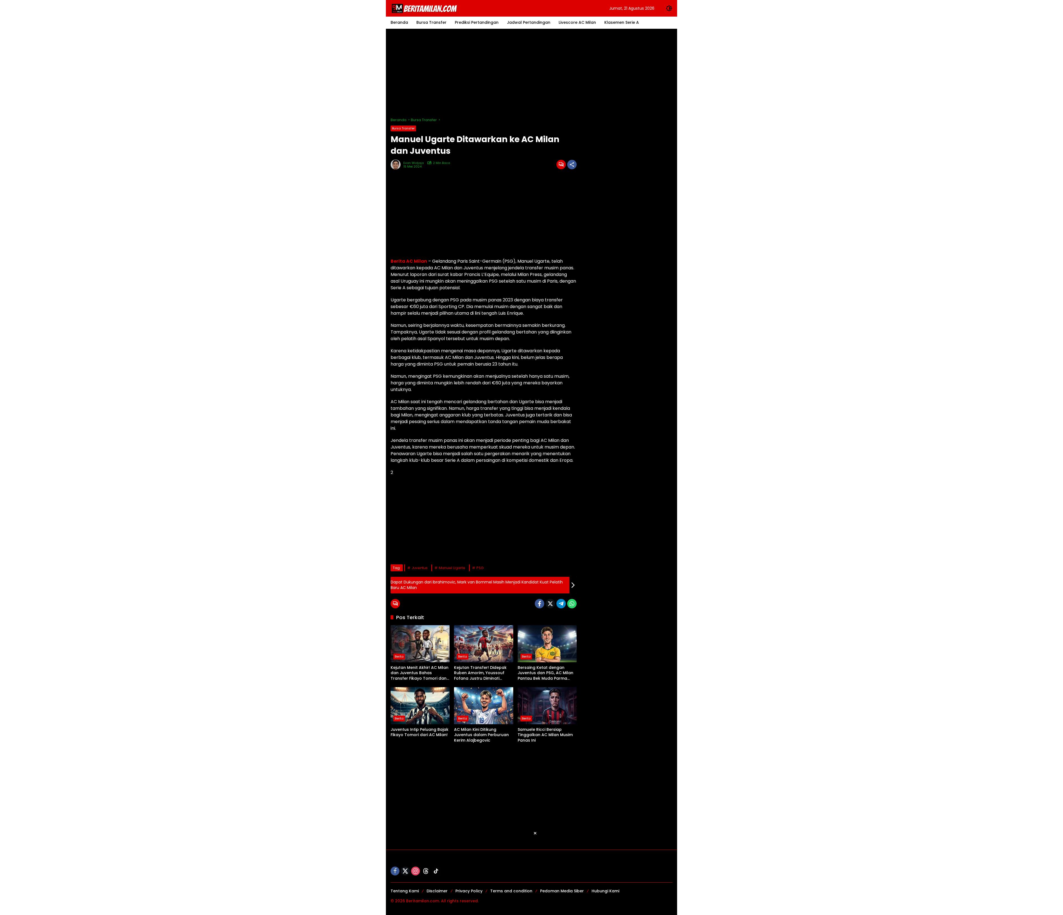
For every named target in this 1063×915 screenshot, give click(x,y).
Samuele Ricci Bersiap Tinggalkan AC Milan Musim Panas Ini (545, 735)
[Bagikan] (572, 164)
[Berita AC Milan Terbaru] (425, 8)
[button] (669, 8)
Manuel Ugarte (452, 567)
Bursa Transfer (403, 128)
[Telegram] (561, 603)
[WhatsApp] (572, 603)
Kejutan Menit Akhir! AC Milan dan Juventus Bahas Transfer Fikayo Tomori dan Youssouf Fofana (419, 673)
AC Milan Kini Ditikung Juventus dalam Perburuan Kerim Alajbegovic (481, 735)
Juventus (420, 567)
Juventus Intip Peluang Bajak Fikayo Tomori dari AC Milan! (419, 732)
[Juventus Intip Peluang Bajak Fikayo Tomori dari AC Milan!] (420, 705)
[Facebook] (539, 603)
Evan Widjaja (413, 163)
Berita (399, 656)
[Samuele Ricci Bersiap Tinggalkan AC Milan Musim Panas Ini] (547, 705)
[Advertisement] (531, 73)
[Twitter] (550, 603)
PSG (480, 567)
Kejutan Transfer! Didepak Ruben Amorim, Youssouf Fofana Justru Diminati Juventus (480, 673)
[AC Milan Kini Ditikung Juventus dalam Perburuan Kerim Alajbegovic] (483, 705)
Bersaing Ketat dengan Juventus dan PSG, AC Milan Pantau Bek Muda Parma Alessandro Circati (545, 673)
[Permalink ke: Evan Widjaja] (397, 165)
